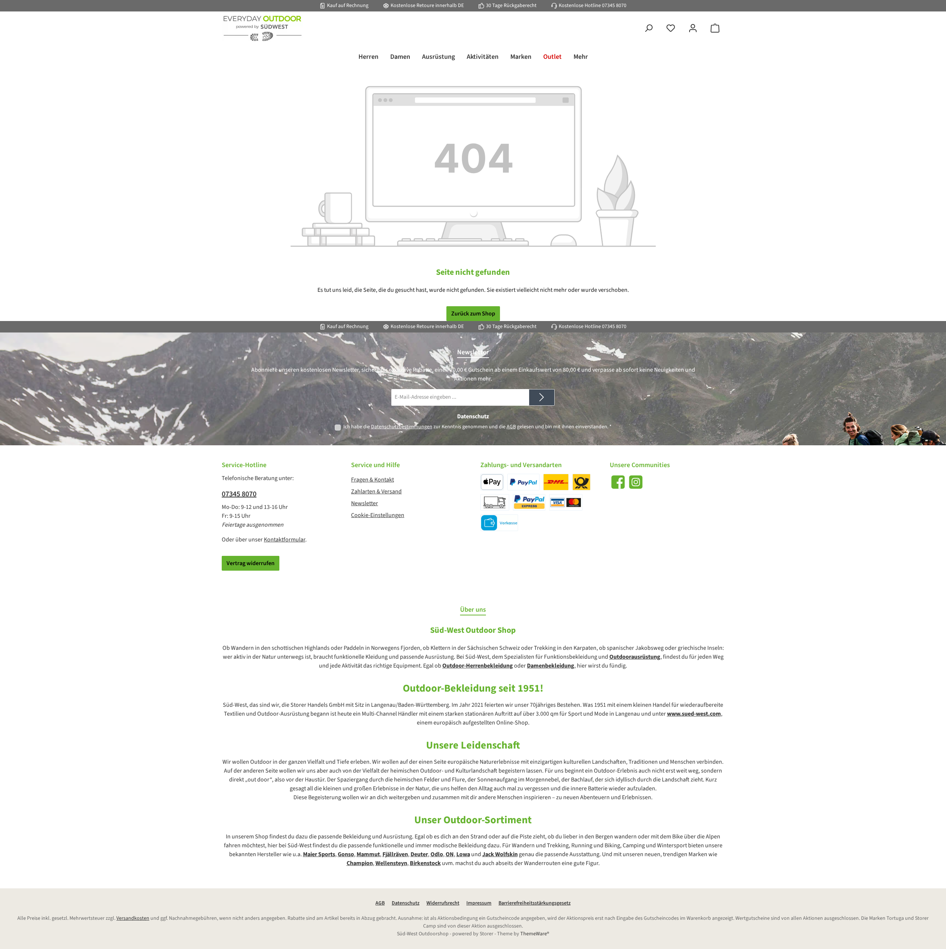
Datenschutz (405, 903)
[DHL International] (581, 482)
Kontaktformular (284, 540)
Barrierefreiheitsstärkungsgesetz (534, 903)
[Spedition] (494, 502)
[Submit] (542, 397)
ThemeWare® (534, 934)
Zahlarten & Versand (376, 491)
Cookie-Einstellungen (377, 515)
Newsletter (364, 503)
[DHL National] (556, 482)
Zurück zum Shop (473, 314)
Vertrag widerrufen (251, 563)
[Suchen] (648, 28)
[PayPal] (523, 482)
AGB (511, 426)
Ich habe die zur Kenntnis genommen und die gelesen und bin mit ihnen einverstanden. (477, 426)
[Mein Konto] (693, 28)
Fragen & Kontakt (372, 480)
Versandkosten (132, 918)
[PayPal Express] (529, 502)
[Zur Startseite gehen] (262, 28)
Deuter (419, 854)
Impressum (478, 903)
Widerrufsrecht (442, 903)
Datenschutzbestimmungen (401, 426)
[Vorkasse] (499, 522)
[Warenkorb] (715, 28)
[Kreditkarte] (565, 502)
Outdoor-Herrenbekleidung (477, 666)
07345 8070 (614, 5)
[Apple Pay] (492, 482)
